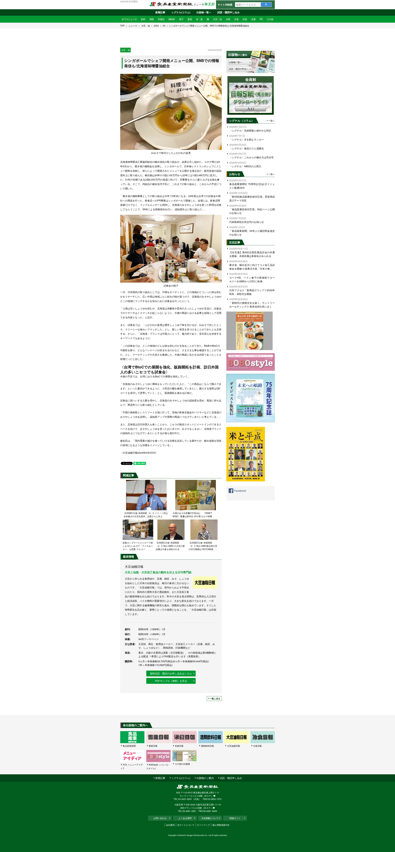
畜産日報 (153, 745)
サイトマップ (203, 824)
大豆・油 (217, 19)
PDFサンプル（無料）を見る (171, 681)
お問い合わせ (160, 818)
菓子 (181, 19)
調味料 (171, 19)
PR (261, 19)
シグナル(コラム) (180, 12)
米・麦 (199, 19)
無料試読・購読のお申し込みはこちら (171, 673)
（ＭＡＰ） (207, 795)
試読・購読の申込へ (238, 68)
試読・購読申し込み (228, 12)
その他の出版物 (182, 763)
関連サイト (235, 818)
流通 (253, 19)
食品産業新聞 (129, 745)
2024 (156, 25)
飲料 (143, 19)
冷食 (228, 19)
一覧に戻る (215, 698)
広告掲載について (210, 818)
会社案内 (170, 824)
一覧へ (271, 120)
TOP (122, 25)
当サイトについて (185, 824)
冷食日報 (257, 745)
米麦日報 (179, 745)
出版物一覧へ (203, 12)
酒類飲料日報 (207, 745)
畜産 (190, 19)
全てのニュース (129, 19)
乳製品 (161, 19)
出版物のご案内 (205, 778)
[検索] (266, 4)
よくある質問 (185, 818)
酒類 (152, 19)
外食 (236, 19)
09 (164, 25)
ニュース (133, 25)
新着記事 (160, 12)
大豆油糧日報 (233, 745)
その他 (270, 19)
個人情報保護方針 (221, 824)
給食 (245, 19)
